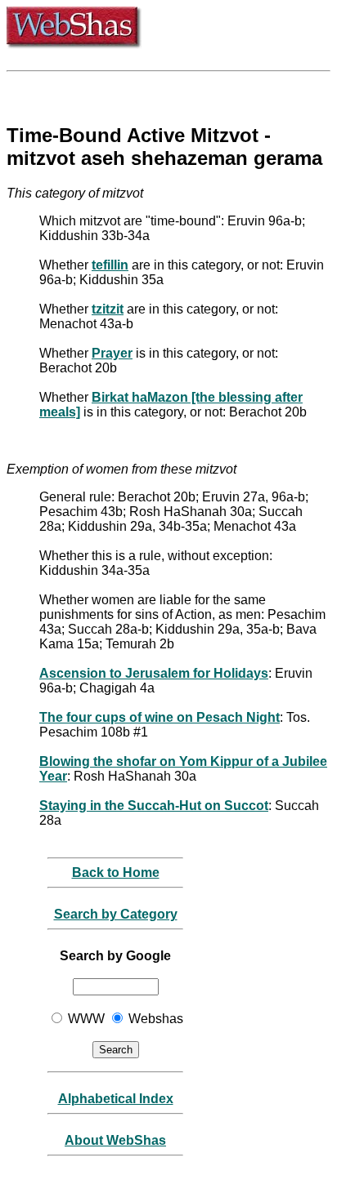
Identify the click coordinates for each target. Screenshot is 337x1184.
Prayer (112, 353)
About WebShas (115, 1140)
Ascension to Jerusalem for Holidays (153, 673)
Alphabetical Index (115, 1099)
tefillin (110, 265)
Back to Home (116, 872)
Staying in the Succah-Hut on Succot (153, 805)
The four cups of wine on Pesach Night (159, 717)
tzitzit (108, 309)
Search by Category (115, 914)
